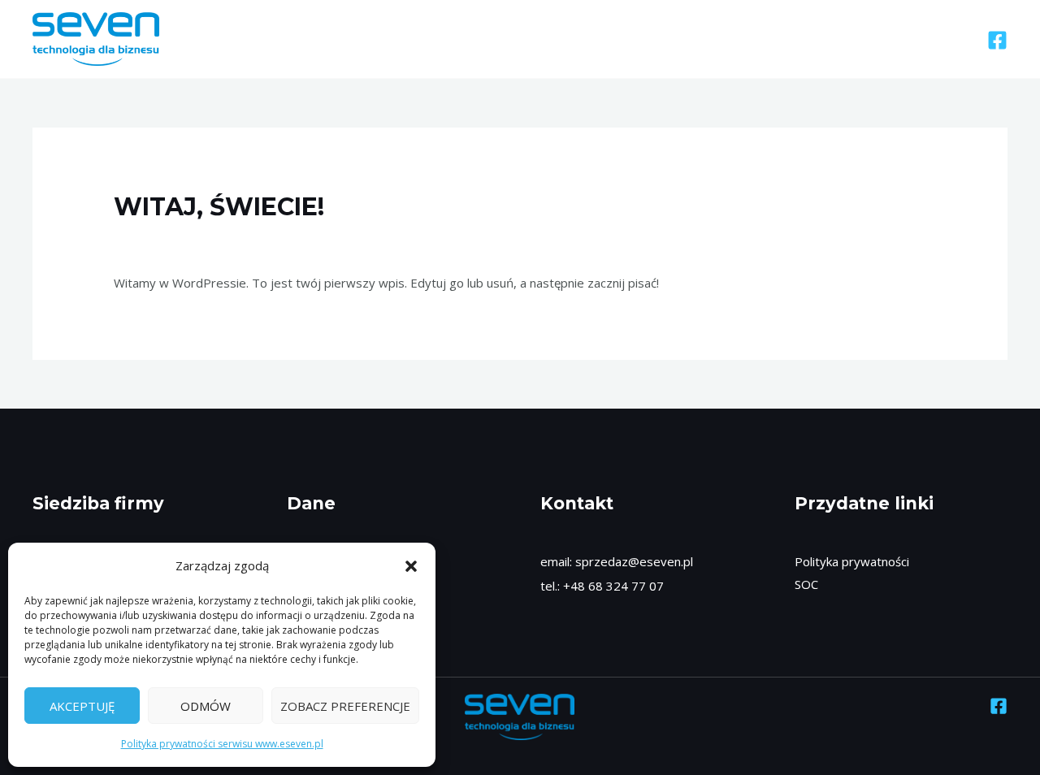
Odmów (205, 706)
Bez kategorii (159, 238)
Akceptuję (82, 706)
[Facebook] (997, 40)
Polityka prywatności (852, 561)
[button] (411, 566)
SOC (806, 584)
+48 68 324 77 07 (612, 586)
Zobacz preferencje (345, 706)
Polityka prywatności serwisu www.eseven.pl (222, 744)
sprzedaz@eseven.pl (634, 561)
